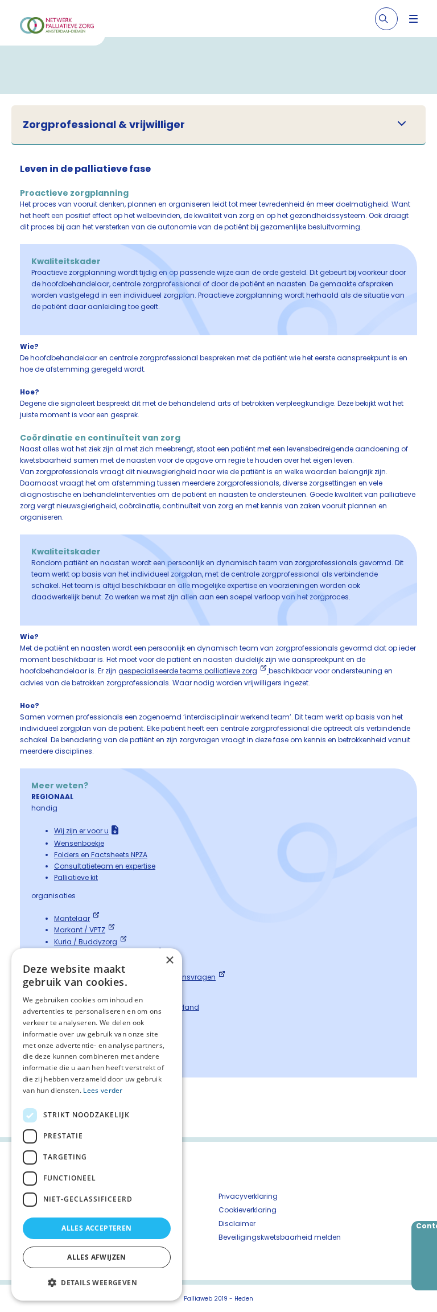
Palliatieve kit (76, 877)
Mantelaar (72, 918)
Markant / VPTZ (79, 930)
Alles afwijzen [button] (96, 1257)
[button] (97, 1282)
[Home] (57, 27)
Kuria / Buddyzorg (85, 942)
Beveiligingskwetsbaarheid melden (279, 1237)
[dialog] (96, 1124)
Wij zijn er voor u (81, 831)
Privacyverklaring (248, 1196)
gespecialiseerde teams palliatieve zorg (187, 671)
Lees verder (102, 1090)
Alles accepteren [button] (96, 1228)
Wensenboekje (79, 843)
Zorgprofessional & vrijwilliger (104, 124)
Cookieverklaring (247, 1210)
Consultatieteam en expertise (104, 866)
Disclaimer (236, 1223)
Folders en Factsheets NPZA (100, 854)
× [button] (169, 960)
